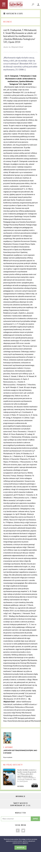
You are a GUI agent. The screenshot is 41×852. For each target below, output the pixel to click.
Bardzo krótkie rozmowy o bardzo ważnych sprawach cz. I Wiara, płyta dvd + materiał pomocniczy (26, 773)
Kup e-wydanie (7, 757)
